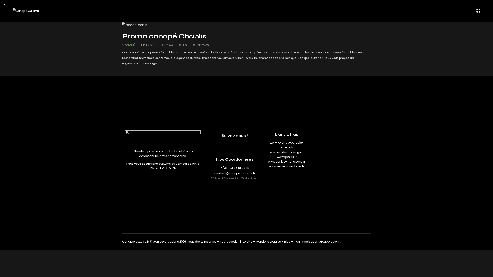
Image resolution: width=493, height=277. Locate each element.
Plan (297, 241)
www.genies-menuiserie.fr (286, 161)
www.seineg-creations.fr (286, 166)
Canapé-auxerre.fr (135, 241)
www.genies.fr (287, 157)
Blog (287, 241)
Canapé (128, 45)
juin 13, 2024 (148, 45)
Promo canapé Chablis (164, 36)
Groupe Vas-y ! (329, 241)
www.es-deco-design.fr (287, 152)
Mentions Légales (268, 241)
